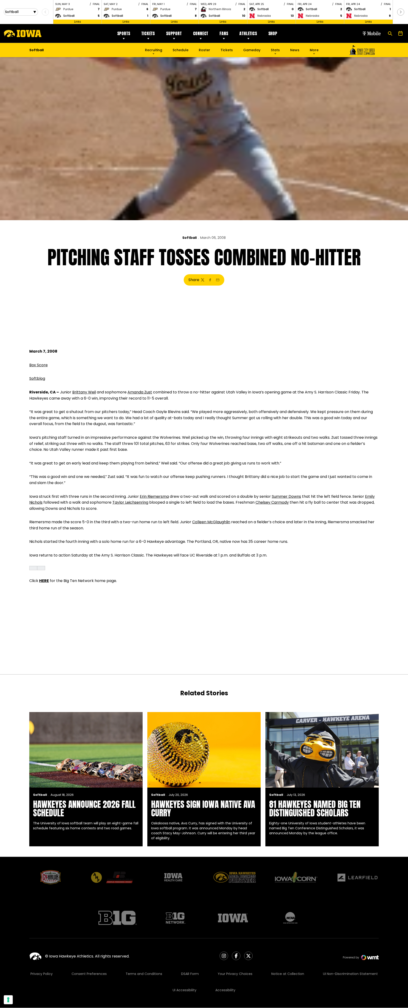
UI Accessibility (184, 990)
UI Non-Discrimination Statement (350, 973)
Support (174, 33)
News (294, 50)
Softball (189, 237)
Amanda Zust (140, 392)
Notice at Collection (287, 973)
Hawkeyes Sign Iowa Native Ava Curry (203, 808)
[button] (400, 12)
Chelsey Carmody (272, 502)
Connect (200, 33)
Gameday (251, 50)
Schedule (180, 50)
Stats (275, 50)
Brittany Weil (84, 392)
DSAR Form (190, 973)
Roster (204, 50)
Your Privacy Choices (235, 973)
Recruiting (153, 50)
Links (77, 22)
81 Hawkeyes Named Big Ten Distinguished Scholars (315, 808)
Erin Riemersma (154, 496)
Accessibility (225, 990)
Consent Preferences (89, 973)
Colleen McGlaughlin (211, 522)
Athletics (248, 33)
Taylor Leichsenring (130, 502)
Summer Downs (286, 496)
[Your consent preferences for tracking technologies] (8, 999)
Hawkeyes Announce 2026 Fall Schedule (84, 808)
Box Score (38, 365)
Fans (224, 33)
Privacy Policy (41, 973)
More (314, 50)
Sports (123, 33)
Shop (272, 33)
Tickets (148, 33)
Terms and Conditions (144, 973)
